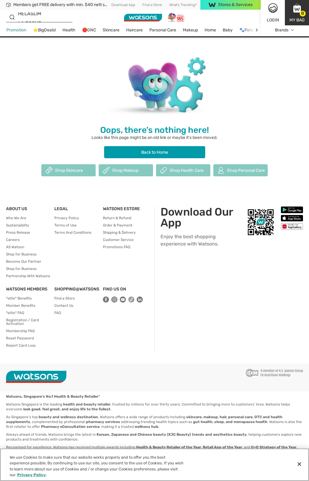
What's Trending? (183, 5)
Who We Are (16, 218)
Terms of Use (65, 225)
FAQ (57, 313)
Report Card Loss (21, 345)
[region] (154, 464)
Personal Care (162, 30)
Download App (123, 5)
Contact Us (63, 305)
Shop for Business (21, 254)
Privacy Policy (66, 218)
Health (68, 30)
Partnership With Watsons (28, 276)
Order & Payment (117, 225)
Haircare (134, 30)
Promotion (16, 30)
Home (210, 30)
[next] (256, 30)
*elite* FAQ (15, 313)
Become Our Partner (23, 261)
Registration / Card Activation (22, 322)
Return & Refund (117, 218)
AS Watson (15, 247)
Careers (13, 240)
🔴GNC (89, 30)
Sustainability (17, 225)
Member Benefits (20, 305)
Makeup (190, 30)
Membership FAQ (20, 331)
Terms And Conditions (72, 232)
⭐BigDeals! (44, 30)
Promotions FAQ (116, 247)
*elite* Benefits (19, 298)
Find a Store (152, 5)
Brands (281, 30)
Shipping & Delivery (119, 232)
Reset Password (20, 338)
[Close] (299, 464)
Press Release (18, 232)
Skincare (111, 30)
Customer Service (118, 240)
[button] (297, 12)
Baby (228, 30)
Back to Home (154, 152)
